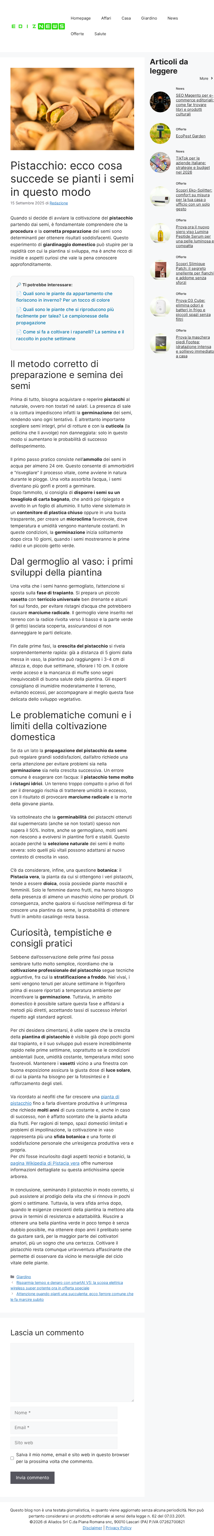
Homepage (81, 18)
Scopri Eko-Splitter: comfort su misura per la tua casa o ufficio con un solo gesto (194, 199)
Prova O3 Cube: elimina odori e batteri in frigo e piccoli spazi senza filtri (193, 310)
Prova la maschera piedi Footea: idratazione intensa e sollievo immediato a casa (195, 346)
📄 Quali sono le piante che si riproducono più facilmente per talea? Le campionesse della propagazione (65, 316)
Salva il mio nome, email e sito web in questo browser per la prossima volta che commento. (72, 1458)
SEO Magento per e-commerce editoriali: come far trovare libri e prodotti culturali (195, 105)
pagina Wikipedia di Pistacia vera (45, 1163)
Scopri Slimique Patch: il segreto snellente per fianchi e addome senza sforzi (195, 273)
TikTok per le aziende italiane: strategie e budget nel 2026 (193, 165)
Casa (126, 18)
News (173, 18)
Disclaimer (92, 1527)
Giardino (149, 18)
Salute (100, 33)
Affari (106, 18)
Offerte (77, 33)
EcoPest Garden (191, 135)
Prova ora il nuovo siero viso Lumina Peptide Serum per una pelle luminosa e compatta (195, 236)
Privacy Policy (119, 1527)
